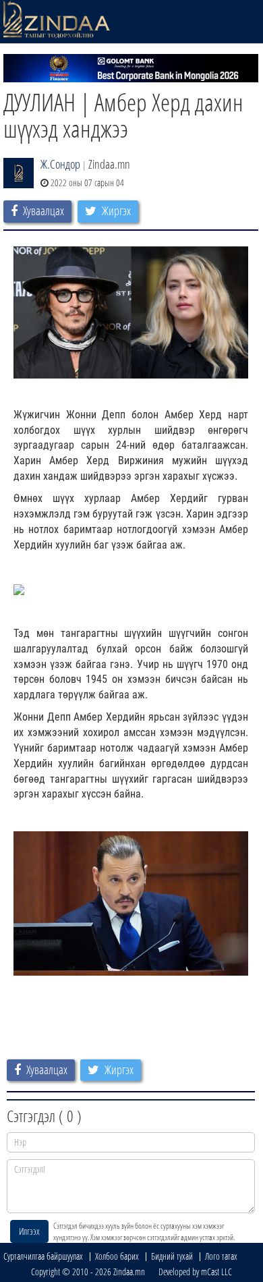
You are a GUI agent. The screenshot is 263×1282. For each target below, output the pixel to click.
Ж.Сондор (60, 164)
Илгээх (29, 1231)
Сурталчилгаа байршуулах (43, 1256)
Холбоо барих (117, 1256)
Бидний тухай (172, 1256)
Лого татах (221, 1256)
